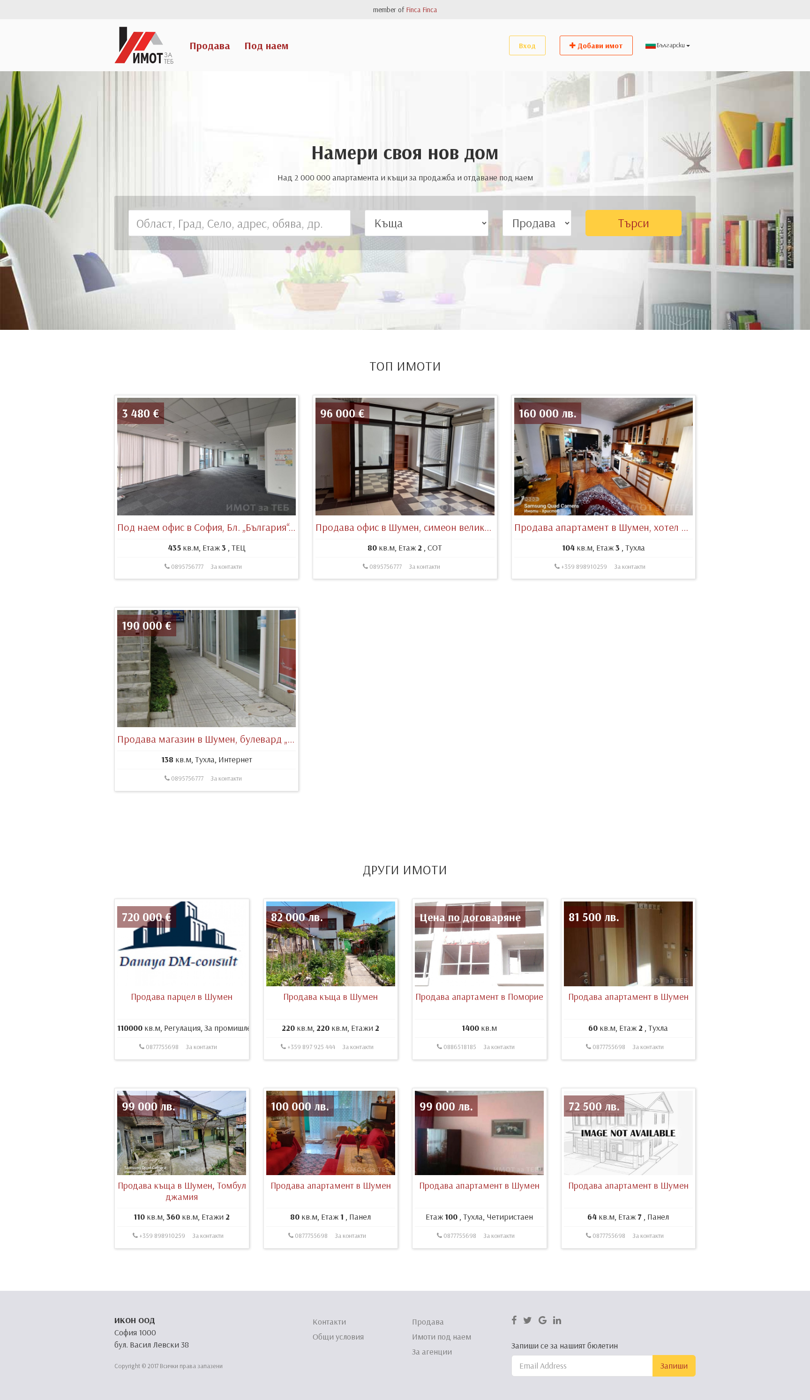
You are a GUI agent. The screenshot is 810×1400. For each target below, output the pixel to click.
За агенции (432, 1351)
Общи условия (338, 1336)
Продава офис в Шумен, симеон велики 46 (408, 527)
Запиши (674, 1365)
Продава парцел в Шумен (181, 996)
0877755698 (161, 1047)
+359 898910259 (583, 566)
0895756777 (186, 566)
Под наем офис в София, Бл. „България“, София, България (242, 527)
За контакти (226, 566)
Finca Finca (421, 9)
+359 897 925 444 (310, 1047)
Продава (209, 45)
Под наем (266, 45)
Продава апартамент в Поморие (479, 996)
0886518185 (459, 1047)
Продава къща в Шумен (330, 996)
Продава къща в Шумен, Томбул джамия (182, 1190)
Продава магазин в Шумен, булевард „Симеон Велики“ (238, 738)
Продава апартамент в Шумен (628, 996)
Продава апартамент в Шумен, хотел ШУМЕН (615, 527)
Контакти (329, 1321)
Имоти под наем (441, 1336)
